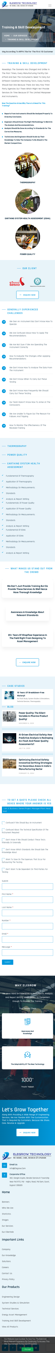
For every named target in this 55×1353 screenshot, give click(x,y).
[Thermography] (27, 165)
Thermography (35, 701)
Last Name (7, 907)
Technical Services (23, 701)
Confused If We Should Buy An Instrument (23, 822)
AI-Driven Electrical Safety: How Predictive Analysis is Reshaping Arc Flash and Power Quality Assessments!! (36, 739)
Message (7, 946)
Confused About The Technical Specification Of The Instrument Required (25, 831)
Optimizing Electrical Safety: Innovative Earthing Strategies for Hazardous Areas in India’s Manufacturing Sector (35, 764)
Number (6, 920)
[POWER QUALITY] (27, 237)
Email (5, 933)
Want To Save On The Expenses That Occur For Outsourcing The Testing (24, 861)
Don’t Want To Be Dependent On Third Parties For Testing (25, 870)
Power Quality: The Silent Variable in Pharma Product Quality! (33, 716)
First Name (7, 894)
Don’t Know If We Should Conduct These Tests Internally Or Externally (23, 841)
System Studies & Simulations (38, 699)
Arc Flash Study (22, 699)
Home (7, 35)
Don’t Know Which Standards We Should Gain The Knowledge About (25, 851)
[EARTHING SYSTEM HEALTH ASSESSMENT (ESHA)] (27, 201)
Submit (5, 880)
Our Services (20, 35)
